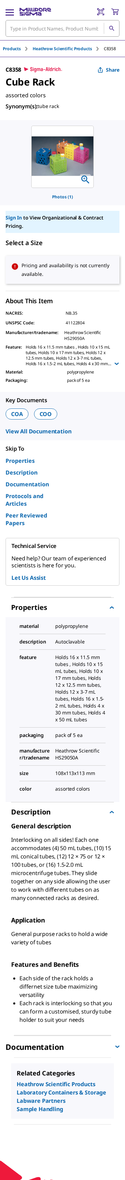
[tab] (18, 48)
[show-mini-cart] (114, 11)
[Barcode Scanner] (101, 12)
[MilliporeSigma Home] (35, 12)
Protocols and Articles (24, 499)
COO (46, 414)
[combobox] (62, 28)
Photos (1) (62, 197)
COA (17, 414)
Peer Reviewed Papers (26, 519)
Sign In (14, 217)
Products (12, 49)
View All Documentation (38, 431)
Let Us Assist (28, 577)
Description (22, 472)
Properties (20, 461)
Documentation (27, 484)
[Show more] (116, 364)
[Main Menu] (10, 12)
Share (112, 69)
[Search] (111, 28)
